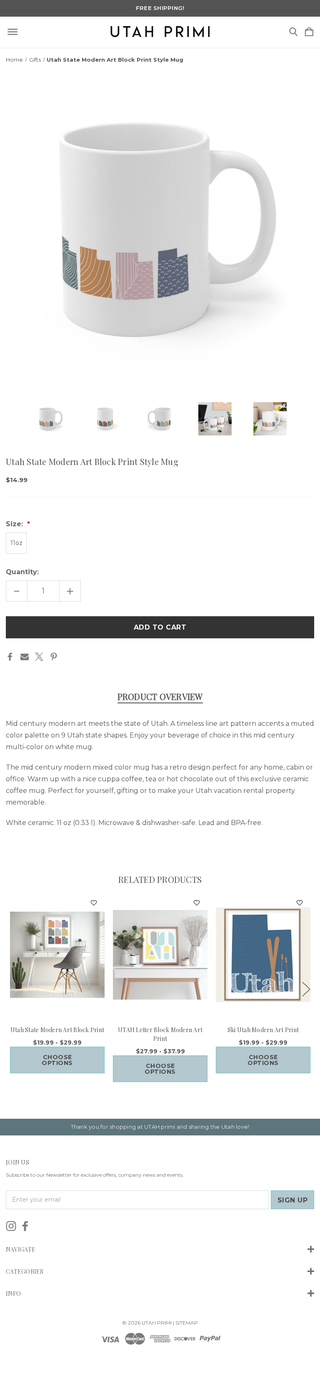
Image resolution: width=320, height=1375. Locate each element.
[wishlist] (93, 903)
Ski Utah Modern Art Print (263, 1030)
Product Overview (160, 696)
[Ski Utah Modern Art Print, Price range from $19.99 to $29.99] (263, 954)
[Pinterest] (54, 656)
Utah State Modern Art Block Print (57, 1030)
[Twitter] (39, 656)
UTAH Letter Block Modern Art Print (160, 1034)
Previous (14, 988)
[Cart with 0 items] (309, 32)
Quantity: (22, 572)
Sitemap (186, 1323)
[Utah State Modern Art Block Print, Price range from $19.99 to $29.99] (57, 954)
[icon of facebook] (25, 1226)
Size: (15, 524)
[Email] (24, 656)
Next (306, 988)
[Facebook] (10, 656)
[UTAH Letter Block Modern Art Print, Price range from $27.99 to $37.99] (160, 954)
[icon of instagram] (11, 1226)
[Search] (293, 32)
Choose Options (57, 1060)
